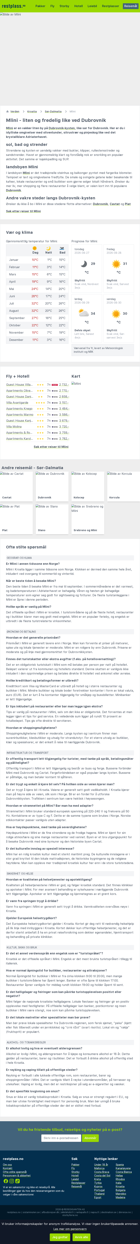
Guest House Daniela (20, 396)
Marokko (121, 1193)
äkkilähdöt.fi (67, 1212)
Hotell (78, 6)
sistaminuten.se (31, 1212)
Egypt (97, 1197)
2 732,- (64, 384)
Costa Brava (101, 1172)
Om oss (7, 1164)
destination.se (108, 1212)
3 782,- (64, 438)
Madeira (120, 1197)
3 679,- (64, 420)
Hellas (119, 1175)
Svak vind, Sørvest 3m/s (118, 286)
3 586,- (64, 414)
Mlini (9, 128)
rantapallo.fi (82, 1212)
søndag (114, 301)
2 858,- (64, 396)
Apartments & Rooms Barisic (26, 432)
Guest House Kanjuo (20, 420)
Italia (118, 1182)
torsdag (82, 251)
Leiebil (92, 6)
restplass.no (14, 1212)
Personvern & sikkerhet (17, 1175)
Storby (64, 6)
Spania (120, 1164)
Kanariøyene (123, 1168)
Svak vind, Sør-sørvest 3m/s (116, 336)
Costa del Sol (102, 1175)
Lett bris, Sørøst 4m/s (84, 336)
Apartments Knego (19, 408)
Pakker (40, 6)
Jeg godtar (60, 1237)
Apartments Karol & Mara (24, 438)
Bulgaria (120, 1190)
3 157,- (64, 402)
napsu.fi (95, 1212)
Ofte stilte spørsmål (15, 1172)
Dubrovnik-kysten (62, 128)
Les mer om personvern (70, 1229)
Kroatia (120, 1186)
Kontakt (7, 1168)
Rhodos (120, 1179)
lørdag (82, 301)
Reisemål (130, 6)
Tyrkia (98, 1182)
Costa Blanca (124, 1172)
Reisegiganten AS (74, 1209)
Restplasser (110, 6)
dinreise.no (125, 1212)
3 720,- (64, 426)
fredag (114, 251)
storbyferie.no (70, 1215)
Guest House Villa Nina (22, 384)
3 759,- (64, 432)
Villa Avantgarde (17, 402)
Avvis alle (81, 1237)
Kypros (98, 1186)
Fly (52, 6)
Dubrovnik (13, 190)
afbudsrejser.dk (50, 1212)
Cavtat (115, 204)
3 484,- (64, 408)
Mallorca (99, 1168)
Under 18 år (101, 1164)
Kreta (97, 1179)
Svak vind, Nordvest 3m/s (87, 286)
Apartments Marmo (19, 414)
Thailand (99, 1193)
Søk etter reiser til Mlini (23, 211)
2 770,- (64, 390)
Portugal (99, 1190)
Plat (128, 204)
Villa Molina (14, 426)
